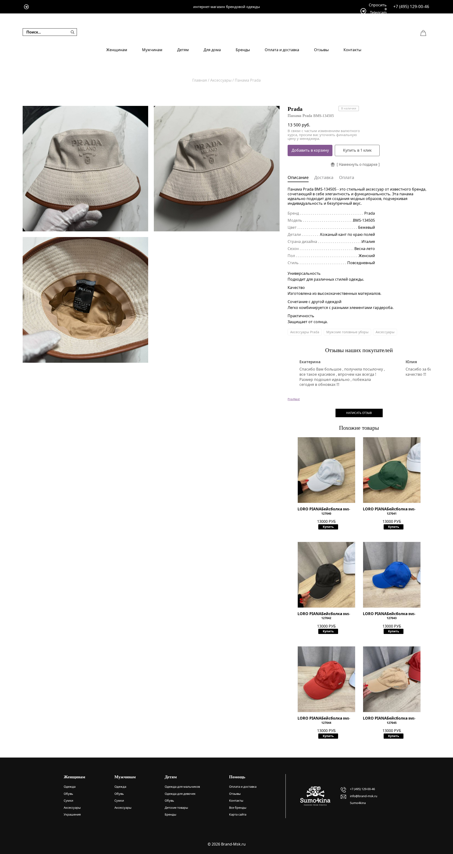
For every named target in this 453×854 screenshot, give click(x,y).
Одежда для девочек (180, 794)
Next (297, 399)
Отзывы (321, 49)
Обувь (68, 794)
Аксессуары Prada (304, 332)
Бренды (243, 49)
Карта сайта (237, 814)
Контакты (352, 49)
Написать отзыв (359, 413)
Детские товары (176, 807)
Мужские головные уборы (347, 332)
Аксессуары (385, 332)
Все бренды (237, 807)
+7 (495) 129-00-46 (411, 6)
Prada (295, 109)
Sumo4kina (358, 803)
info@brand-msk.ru (363, 796)
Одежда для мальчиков (182, 786)
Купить (328, 527)
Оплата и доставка (282, 49)
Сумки (68, 800)
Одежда (70, 786)
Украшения (72, 814)
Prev (291, 399)
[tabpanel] (85, 169)
